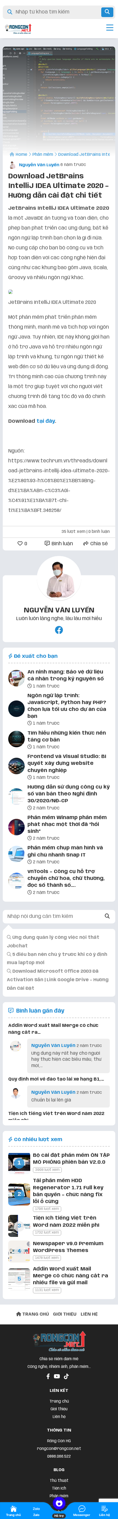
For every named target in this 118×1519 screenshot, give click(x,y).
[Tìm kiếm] (107, 12)
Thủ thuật (59, 1481)
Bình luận (61, 543)
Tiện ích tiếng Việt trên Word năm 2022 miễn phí (66, 1222)
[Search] (107, 916)
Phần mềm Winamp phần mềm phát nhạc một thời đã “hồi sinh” (67, 824)
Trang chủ (59, 1401)
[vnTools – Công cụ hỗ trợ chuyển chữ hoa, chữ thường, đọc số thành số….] (16, 882)
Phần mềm (59, 1496)
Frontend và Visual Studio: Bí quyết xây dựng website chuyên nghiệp (66, 763)
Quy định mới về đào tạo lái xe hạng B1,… (56, 1079)
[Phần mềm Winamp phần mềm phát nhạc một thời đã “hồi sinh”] (16, 828)
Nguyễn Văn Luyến (38, 165)
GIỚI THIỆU (65, 1314)
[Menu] (109, 28)
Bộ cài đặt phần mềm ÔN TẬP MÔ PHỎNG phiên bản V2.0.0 (71, 1159)
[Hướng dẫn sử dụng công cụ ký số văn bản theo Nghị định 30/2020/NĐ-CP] (16, 797)
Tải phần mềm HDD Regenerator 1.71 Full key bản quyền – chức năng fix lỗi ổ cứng (68, 1191)
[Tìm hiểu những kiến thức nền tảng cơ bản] (16, 740)
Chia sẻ (98, 543)
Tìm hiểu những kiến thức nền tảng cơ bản (66, 737)
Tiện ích (59, 1488)
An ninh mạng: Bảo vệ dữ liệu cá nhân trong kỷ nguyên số (65, 675)
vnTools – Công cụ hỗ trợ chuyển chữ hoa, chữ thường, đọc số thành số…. (66, 878)
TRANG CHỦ (35, 1314)
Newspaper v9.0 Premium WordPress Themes (68, 1247)
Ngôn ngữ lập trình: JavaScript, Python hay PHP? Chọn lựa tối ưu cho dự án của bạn (66, 706)
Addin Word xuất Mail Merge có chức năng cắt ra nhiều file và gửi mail (70, 1276)
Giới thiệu (59, 1409)
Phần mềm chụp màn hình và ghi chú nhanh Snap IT (65, 851)
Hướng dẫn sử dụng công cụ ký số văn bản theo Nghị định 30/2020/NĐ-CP (68, 794)
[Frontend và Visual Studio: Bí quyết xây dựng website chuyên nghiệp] (16, 767)
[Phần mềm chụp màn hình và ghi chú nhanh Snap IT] (16, 855)
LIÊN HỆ (89, 1314)
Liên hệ (59, 1417)
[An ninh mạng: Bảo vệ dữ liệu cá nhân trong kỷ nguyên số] (16, 679)
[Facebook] (59, 631)
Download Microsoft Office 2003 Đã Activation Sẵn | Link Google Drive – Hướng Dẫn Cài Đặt (58, 980)
